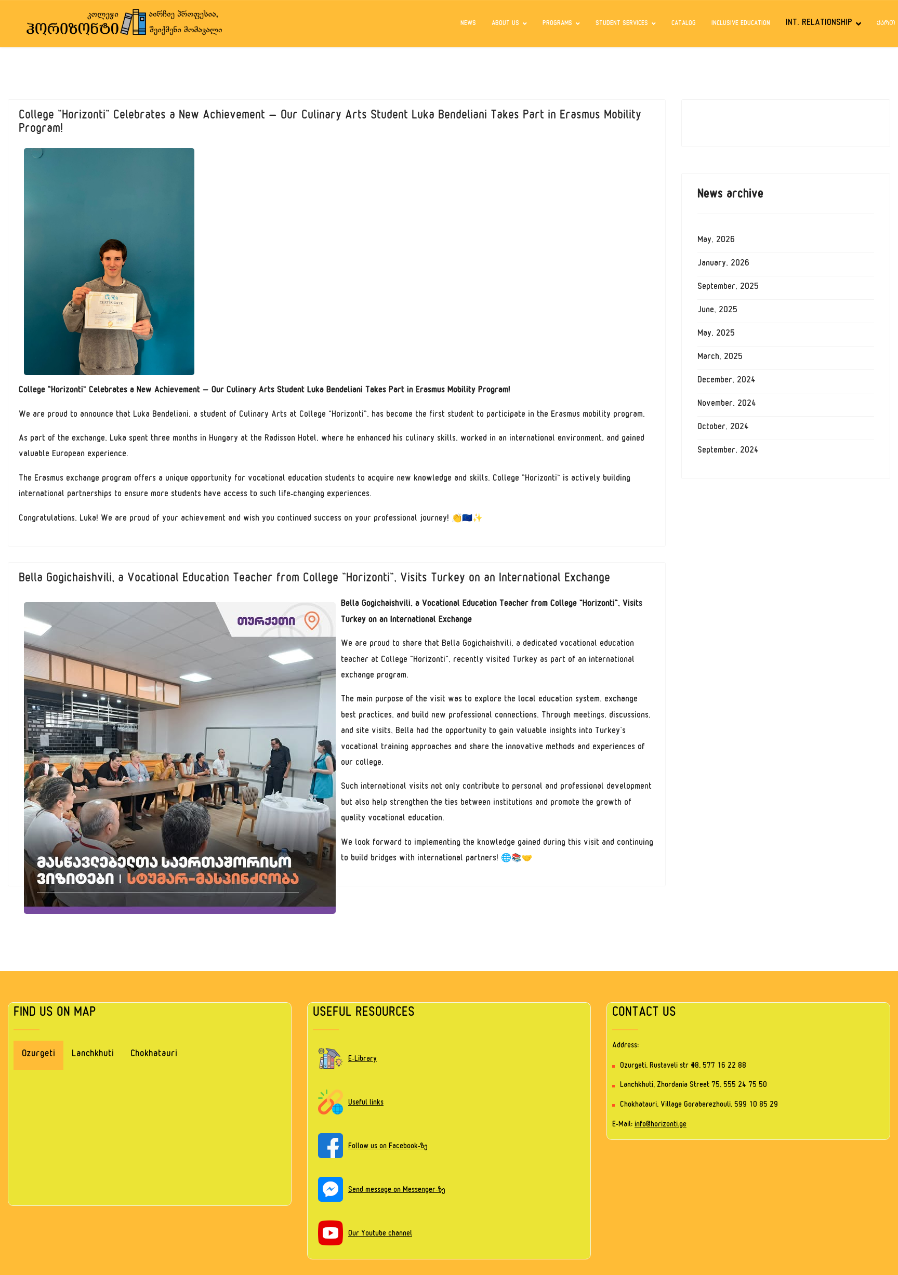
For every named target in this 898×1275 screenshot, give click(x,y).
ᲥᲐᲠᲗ (886, 24)
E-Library (362, 1059)
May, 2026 (716, 241)
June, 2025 (717, 311)
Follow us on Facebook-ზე (388, 1146)
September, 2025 (728, 288)
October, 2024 (723, 428)
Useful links (366, 1103)
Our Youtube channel (380, 1234)
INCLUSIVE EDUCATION (740, 24)
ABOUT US (505, 24)
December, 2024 (726, 381)
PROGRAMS (557, 24)
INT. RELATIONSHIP (819, 24)
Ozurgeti (38, 1054)
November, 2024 (726, 405)
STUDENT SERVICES (622, 24)
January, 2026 (723, 264)
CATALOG (683, 24)
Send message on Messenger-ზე (396, 1190)
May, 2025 (716, 334)
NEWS (468, 24)
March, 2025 (720, 358)
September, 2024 (728, 451)
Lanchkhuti (93, 1054)
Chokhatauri (153, 1054)
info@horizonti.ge (660, 1125)
